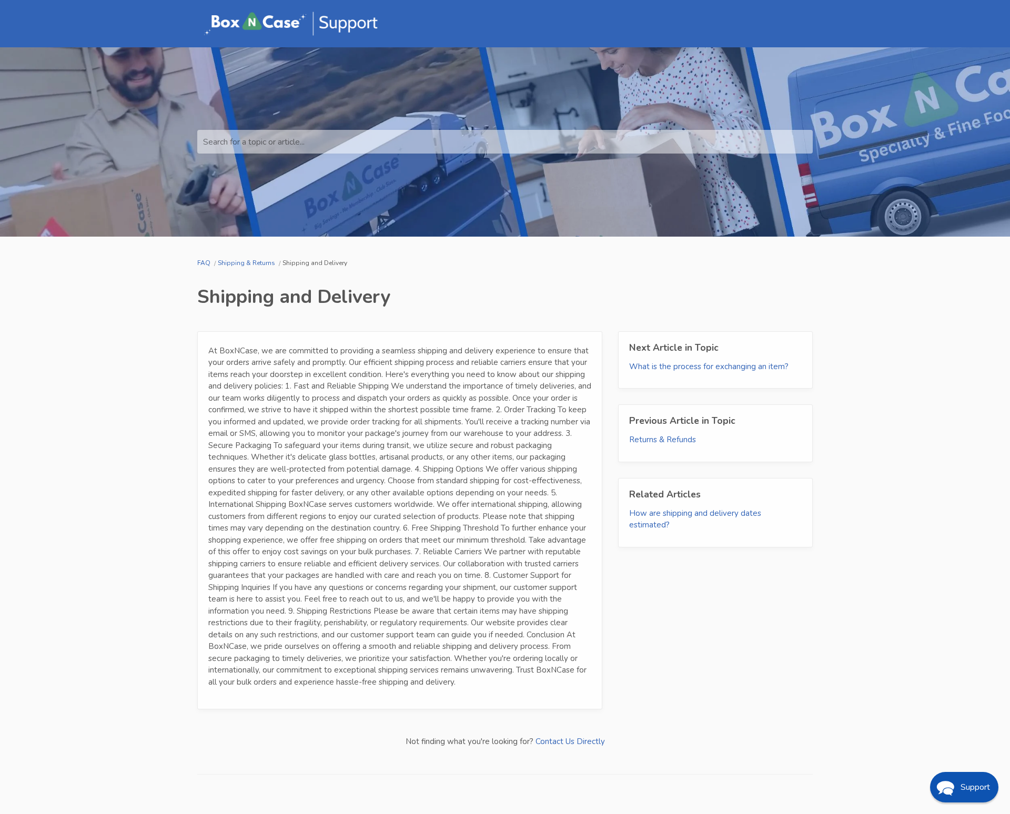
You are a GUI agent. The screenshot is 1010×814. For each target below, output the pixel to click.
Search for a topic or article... (254, 142)
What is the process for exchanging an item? (709, 366)
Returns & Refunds (662, 439)
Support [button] (975, 787)
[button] (964, 787)
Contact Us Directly (570, 741)
